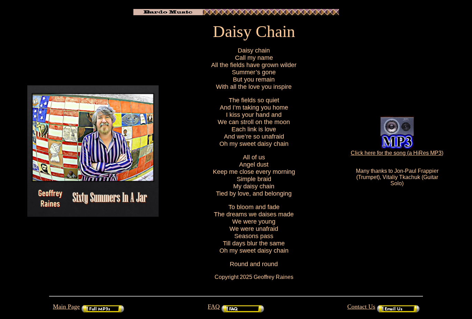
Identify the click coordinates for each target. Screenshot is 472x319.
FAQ (214, 306)
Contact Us (361, 306)
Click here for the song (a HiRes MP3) (397, 153)
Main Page (66, 306)
